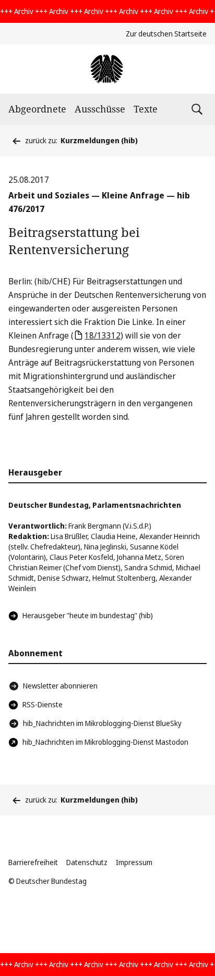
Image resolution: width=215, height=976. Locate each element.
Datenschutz (87, 862)
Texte (146, 109)
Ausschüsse (100, 109)
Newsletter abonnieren (60, 686)
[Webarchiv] (107, 69)
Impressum (134, 862)
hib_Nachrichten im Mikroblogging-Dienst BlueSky (102, 723)
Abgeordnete (37, 109)
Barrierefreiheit (33, 862)
